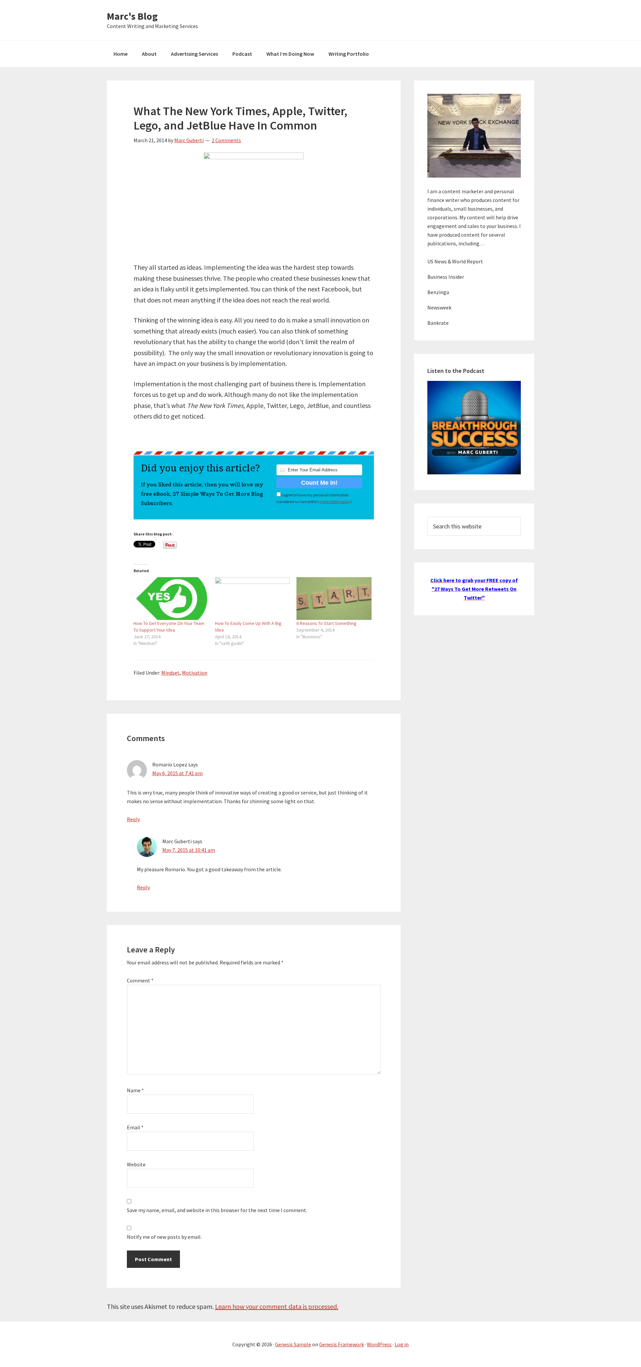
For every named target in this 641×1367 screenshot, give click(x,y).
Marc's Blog (132, 16)
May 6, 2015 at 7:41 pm (177, 773)
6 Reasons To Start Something (326, 623)
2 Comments (226, 140)
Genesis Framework (341, 1344)
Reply (133, 819)
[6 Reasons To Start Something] (333, 598)
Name (135, 1090)
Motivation (194, 672)
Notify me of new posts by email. (164, 1236)
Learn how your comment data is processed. (276, 1306)
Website (136, 1164)
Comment (140, 980)
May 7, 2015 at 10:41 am (188, 850)
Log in (402, 1344)
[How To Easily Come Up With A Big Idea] (252, 598)
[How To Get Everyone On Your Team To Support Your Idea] (171, 598)
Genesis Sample (293, 1344)
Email (135, 1127)
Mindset (170, 672)
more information (334, 501)
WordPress (379, 1344)
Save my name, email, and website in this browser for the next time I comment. (217, 1210)
